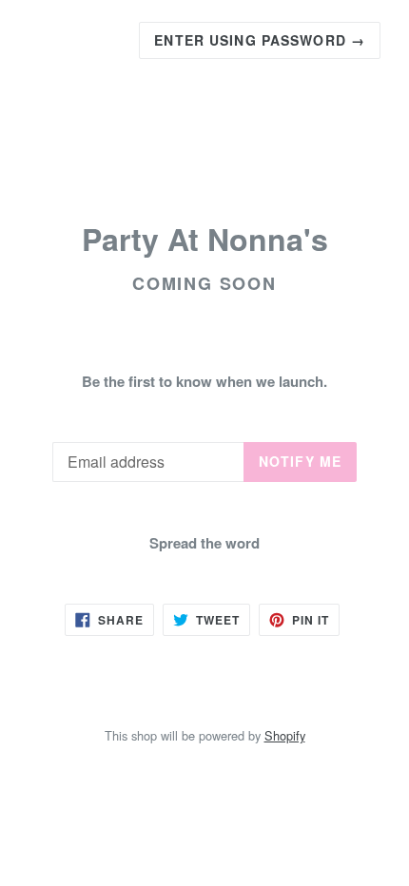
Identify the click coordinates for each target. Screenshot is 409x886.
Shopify (284, 735)
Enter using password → (259, 39)
